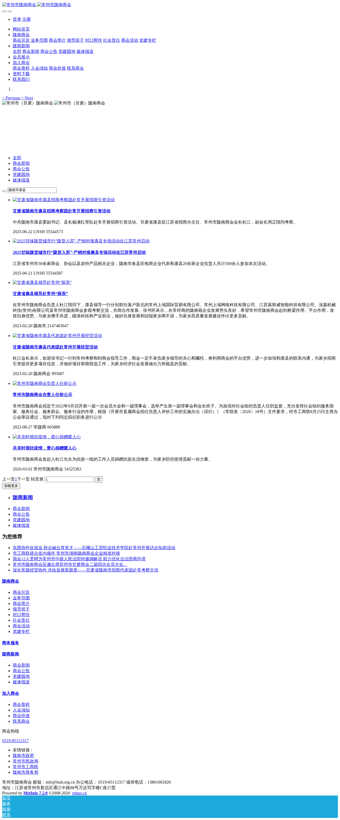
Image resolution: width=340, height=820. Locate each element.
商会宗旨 (21, 592)
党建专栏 (21, 631)
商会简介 (21, 603)
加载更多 (11, 486)
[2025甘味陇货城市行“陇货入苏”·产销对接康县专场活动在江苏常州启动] (81, 241)
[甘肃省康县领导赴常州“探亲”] (42, 282)
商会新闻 (21, 163)
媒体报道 (21, 180)
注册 (26, 19)
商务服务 (10, 643)
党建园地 (21, 174)
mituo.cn (79, 793)
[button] (11, 98)
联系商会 (21, 721)
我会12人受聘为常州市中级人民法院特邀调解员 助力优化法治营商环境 (79, 559)
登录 (17, 19)
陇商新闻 (10, 654)
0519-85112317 (15, 740)
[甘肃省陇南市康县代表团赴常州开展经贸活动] (57, 335)
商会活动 (21, 626)
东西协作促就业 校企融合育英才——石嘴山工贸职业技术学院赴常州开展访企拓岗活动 (94, 547)
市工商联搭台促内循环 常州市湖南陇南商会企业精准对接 (66, 553)
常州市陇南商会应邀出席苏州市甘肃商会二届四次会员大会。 (70, 564)
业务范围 (21, 598)
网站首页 (21, 29)
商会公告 (21, 169)
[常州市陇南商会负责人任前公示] (44, 383)
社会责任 (21, 620)
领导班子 (21, 609)
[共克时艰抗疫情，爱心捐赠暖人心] (47, 437)
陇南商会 (10, 581)
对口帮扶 (21, 614)
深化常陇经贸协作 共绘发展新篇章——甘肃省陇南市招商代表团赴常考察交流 (85, 570)
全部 (17, 51)
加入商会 (10, 693)
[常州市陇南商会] (170, 5)
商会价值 (21, 715)
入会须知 (21, 710)
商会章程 (21, 704)
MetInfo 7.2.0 (35, 793)
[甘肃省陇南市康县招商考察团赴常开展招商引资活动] (64, 199)
